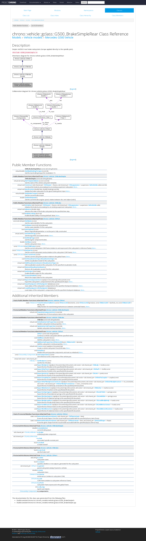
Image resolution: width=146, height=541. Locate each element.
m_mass (40, 470)
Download (23, 2)
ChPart (39, 334)
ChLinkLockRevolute (30, 436)
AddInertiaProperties (45, 342)
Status (77, 2)
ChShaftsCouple (101, 377)
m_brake (40, 432)
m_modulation (42, 428)
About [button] (69, 2)
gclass (28, 20)
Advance (28, 209)
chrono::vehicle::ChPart (51, 219)
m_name (40, 458)
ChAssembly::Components (27, 355)
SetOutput (29, 271)
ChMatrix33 (19, 250)
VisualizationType (47, 259)
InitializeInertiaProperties (46, 322)
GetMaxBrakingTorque (33, 171)
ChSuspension (74, 185)
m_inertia (40, 474)
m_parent (40, 466)
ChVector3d (63, 303)
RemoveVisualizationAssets (35, 267)
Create (39, 346)
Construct (28, 185)
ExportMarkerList (43, 388)
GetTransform (30, 254)
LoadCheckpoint (31, 288)
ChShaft (97, 369)
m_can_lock (41, 450)
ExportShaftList (43, 369)
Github (97, 532)
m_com (39, 479)
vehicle (22, 20)
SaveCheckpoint (31, 284)
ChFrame (20, 246)
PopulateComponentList (46, 312)
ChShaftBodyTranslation (65, 384)
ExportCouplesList (44, 377)
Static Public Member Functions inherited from (39, 300)
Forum (62, 2)
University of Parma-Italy (27, 533)
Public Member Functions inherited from (39, 176)
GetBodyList (41, 361)
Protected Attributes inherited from (38, 426)
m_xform (40, 483)
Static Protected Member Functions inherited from (40, 414)
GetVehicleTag (30, 234)
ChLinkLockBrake (30, 432)
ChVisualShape (99, 421)
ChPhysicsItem (74, 416)
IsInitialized (29, 229)
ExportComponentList (33, 280)
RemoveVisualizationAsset (46, 421)
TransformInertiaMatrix (46, 303)
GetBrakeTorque (31, 193)
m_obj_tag (41, 487)
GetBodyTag (29, 238)
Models (16, 37)
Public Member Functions (20, 26)
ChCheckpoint (42, 284)
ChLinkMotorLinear (103, 405)
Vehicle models (33, 37)
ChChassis (47, 185)
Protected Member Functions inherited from (41, 310)
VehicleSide (93, 185)
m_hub (39, 438)
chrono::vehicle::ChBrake (52, 203)
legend (73, 89)
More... (76, 187)
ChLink (95, 373)
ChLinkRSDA (101, 396)
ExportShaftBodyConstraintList (49, 382)
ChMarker (97, 388)
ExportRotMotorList (44, 409)
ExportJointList (42, 373)
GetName (28, 221)
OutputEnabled (30, 275)
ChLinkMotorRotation (104, 409)
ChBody (32, 361)
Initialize (28, 205)
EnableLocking (30, 213)
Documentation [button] (34, 2)
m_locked (40, 443)
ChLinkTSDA (100, 392)
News (54, 2)
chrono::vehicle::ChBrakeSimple (54, 176)
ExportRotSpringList (44, 396)
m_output (40, 462)
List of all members (37, 26)
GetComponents (43, 355)
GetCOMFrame (30, 246)
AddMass (40, 338)
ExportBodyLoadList (44, 400)
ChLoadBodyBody (103, 400)
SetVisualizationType (32, 259)
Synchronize (29, 189)
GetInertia (28, 250)
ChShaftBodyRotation (113, 382)
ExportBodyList (43, 365)
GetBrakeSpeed (30, 198)
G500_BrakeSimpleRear (37, 20)
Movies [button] (46, 2)
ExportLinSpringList (44, 392)
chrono (16, 20)
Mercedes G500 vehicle (59, 37)
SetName (28, 225)
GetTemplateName (32, 181)
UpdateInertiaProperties (46, 326)
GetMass (28, 242)
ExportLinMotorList (44, 405)
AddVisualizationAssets (33, 263)
